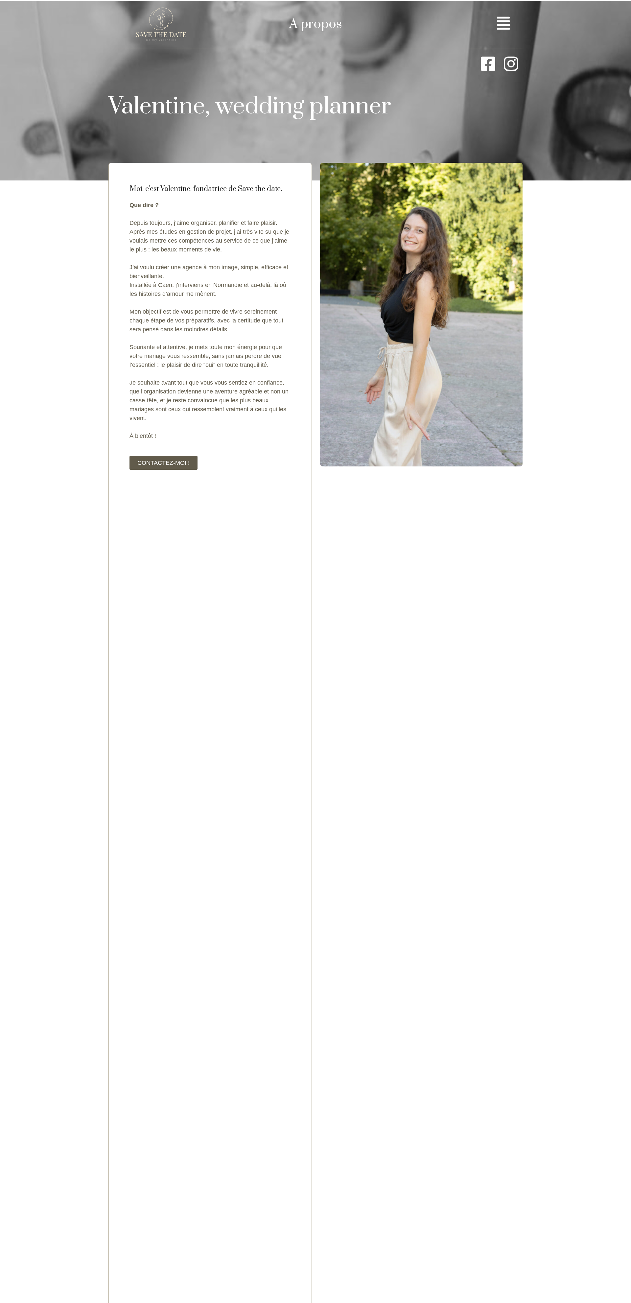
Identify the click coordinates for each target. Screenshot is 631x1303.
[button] (503, 24)
